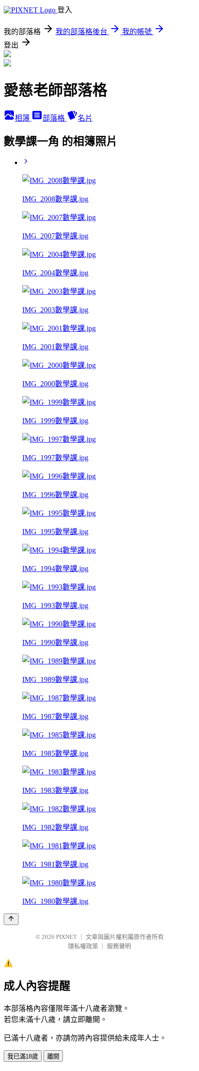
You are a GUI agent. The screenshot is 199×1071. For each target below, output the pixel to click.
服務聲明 (119, 946)
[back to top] (11, 919)
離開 (53, 1056)
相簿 (23, 118)
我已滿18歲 (22, 1056)
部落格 (55, 118)
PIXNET (66, 936)
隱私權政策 (83, 946)
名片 (85, 118)
